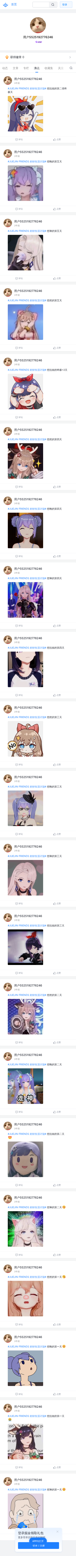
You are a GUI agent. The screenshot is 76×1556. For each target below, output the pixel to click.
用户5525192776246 (28, 79)
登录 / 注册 (39, 1545)
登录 (64, 4)
